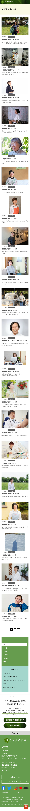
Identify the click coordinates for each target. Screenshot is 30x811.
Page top (15, 733)
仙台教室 (5, 767)
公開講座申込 (15, 725)
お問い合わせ (5, 792)
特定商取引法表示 (6, 801)
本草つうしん (15, 777)
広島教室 (14, 765)
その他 (5, 648)
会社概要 (15, 801)
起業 (5, 661)
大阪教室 (5, 762)
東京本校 (5, 751)
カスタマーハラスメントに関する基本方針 (12, 799)
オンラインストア (15, 781)
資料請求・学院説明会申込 (15, 720)
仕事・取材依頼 (5, 797)
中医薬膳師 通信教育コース (10, 676)
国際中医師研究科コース (9, 687)
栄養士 (5, 651)
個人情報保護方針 (16, 797)
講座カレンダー (7, 770)
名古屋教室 (5, 765)
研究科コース (6, 683)
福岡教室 (12, 762)
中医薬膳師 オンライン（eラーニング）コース (14, 680)
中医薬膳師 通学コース (9, 673)
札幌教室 (12, 767)
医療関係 (6, 655)
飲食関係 (6, 658)
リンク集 (17, 792)
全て (5, 644)
